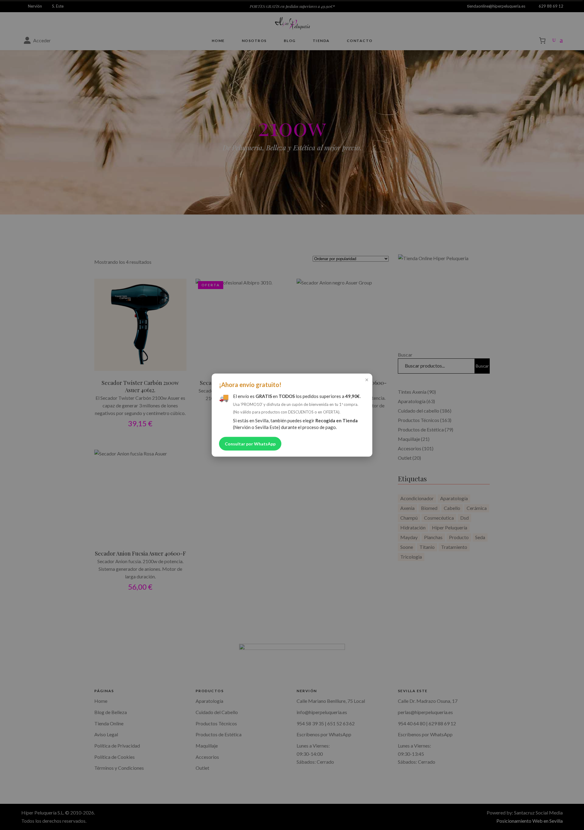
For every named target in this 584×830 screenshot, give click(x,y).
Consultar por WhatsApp (250, 443)
